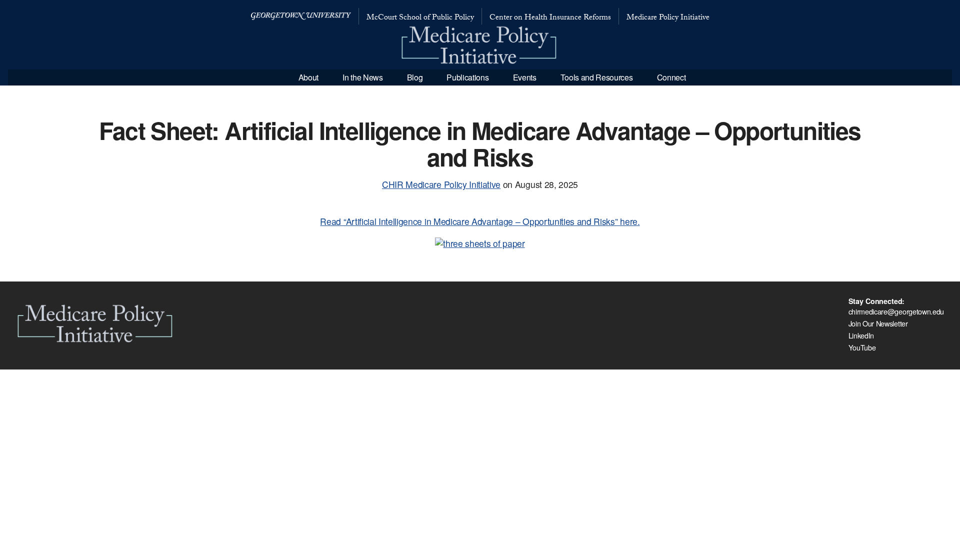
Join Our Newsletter (878, 323)
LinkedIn (861, 335)
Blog (415, 77)
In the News (362, 77)
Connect (671, 77)
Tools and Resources (596, 77)
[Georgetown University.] (301, 16)
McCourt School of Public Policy (420, 18)
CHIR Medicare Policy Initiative (441, 184)
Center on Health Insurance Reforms (550, 18)
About (308, 77)
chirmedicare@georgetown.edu (896, 311)
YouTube (862, 347)
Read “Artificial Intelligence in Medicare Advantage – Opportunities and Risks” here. (480, 221)
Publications (467, 77)
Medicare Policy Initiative (668, 18)
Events (524, 77)
